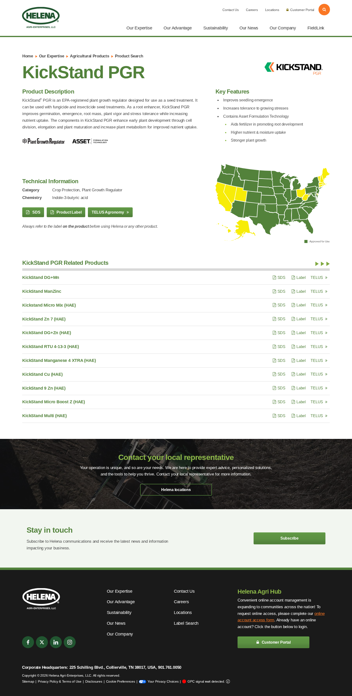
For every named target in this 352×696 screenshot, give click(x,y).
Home (27, 56)
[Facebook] (28, 642)
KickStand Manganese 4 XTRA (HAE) (59, 360)
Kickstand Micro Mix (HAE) (49, 305)
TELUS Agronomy (108, 212)
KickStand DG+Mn (40, 277)
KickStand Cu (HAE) (42, 374)
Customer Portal (302, 10)
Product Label (68, 212)
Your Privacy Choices (163, 681)
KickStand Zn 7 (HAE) (44, 319)
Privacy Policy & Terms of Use (59, 681)
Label (301, 278)
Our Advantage (178, 28)
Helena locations (176, 490)
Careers (252, 10)
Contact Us (230, 10)
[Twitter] (42, 642)
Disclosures (93, 681)
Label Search (186, 623)
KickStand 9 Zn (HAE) (44, 388)
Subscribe (289, 538)
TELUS (317, 278)
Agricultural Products (89, 56)
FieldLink (315, 28)
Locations (272, 10)
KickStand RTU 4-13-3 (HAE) (50, 346)
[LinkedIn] (56, 642)
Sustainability (215, 28)
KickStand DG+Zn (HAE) (46, 332)
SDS (35, 212)
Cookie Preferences (120, 681)
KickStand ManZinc (41, 291)
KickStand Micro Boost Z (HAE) (53, 401)
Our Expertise (139, 28)
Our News (248, 28)
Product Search (129, 56)
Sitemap (28, 681)
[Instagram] (70, 642)
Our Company (283, 28)
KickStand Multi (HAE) (44, 415)
